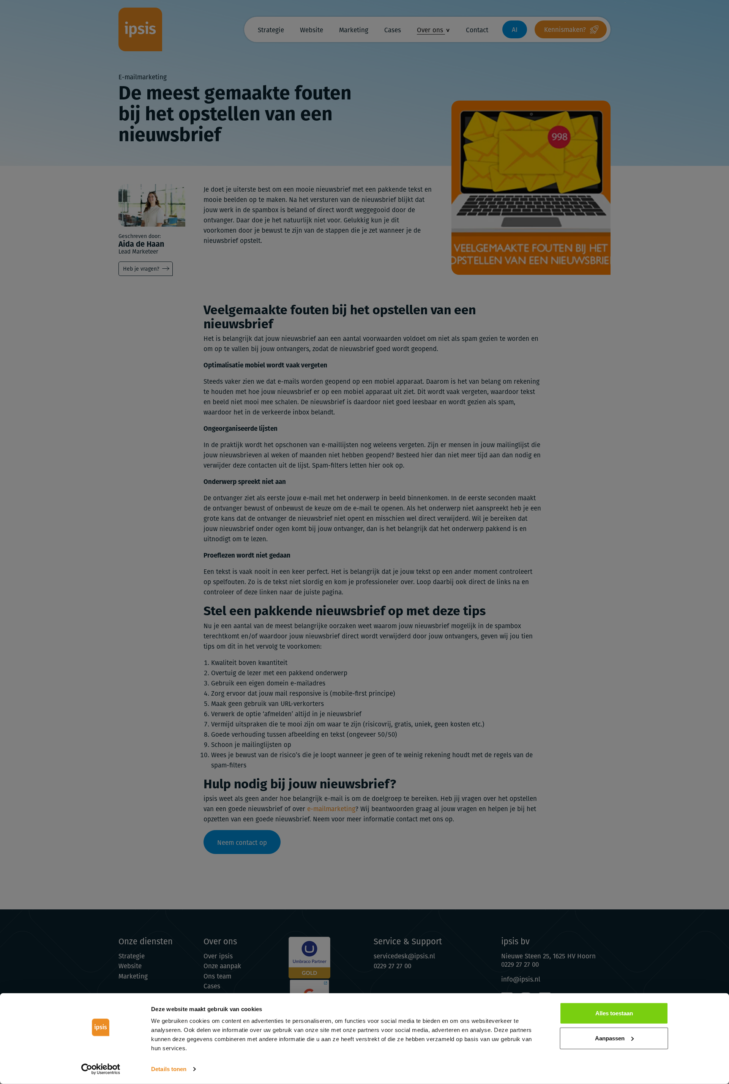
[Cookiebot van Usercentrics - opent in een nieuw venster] (101, 1069)
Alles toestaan (614, 1013)
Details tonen (168, 1069)
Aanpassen (610, 1038)
